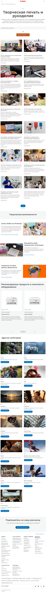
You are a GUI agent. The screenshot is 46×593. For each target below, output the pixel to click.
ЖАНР (23, 8)
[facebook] (35, 586)
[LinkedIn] (38, 586)
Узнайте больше (5, 386)
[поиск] (2, 1)
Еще (23, 205)
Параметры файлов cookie (6, 582)
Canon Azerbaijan (5, 586)
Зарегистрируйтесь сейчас (22, 527)
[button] (11, 331)
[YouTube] (43, 586)
